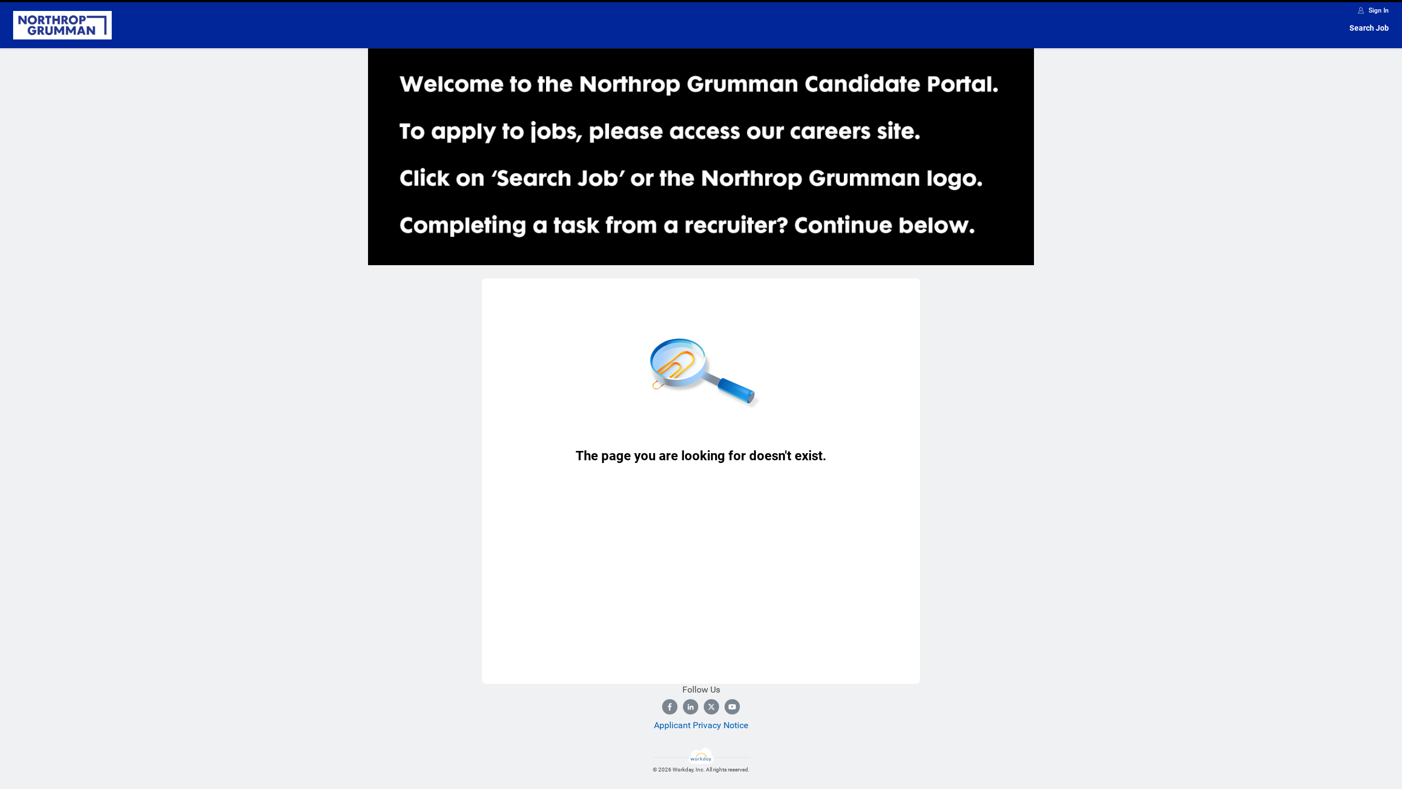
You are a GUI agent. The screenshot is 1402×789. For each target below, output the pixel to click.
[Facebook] (669, 706)
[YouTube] (732, 706)
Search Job (1369, 28)
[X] (711, 706)
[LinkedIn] (690, 706)
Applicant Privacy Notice (701, 725)
